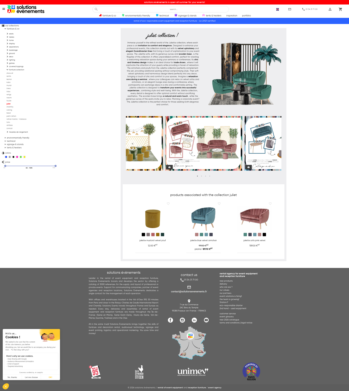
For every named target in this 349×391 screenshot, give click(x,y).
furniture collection (15, 69)
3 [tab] (205, 176)
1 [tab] (197, 176)
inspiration (231, 15)
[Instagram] (183, 322)
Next (274, 144)
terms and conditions (230, 322)
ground (10, 53)
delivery (223, 284)
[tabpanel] (203, 143)
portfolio (246, 15)
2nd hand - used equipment (233, 308)
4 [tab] (209, 176)
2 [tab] (201, 176)
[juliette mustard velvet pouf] (152, 219)
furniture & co (11, 28)
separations (12, 46)
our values (224, 290)
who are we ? (226, 287)
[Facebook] (171, 322)
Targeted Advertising (15, 366)
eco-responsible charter (231, 305)
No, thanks (12, 377)
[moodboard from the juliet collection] (244, 110)
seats (9, 33)
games (10, 63)
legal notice (246, 322)
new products (226, 281)
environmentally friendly (16, 137)
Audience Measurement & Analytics (21, 361)
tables (10, 37)
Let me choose (31, 377)
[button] (5, 386)
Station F (224, 302)
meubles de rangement (17, 132)
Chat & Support (13, 364)
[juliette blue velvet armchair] (203, 219)
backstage (12, 50)
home (10, 40)
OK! (50, 377)
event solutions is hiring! (231, 296)
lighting (10, 59)
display (10, 43)
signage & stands (14, 144)
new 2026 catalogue (229, 319)
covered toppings (14, 66)
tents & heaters (13, 147)
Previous (133, 144)
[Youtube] (206, 322)
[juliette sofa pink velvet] (254, 219)
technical (9, 141)
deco (9, 56)
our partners (225, 293)
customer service (228, 313)
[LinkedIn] (195, 322)
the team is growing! (229, 299)
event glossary (227, 316)
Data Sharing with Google (17, 359)
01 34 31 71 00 (310, 9)
